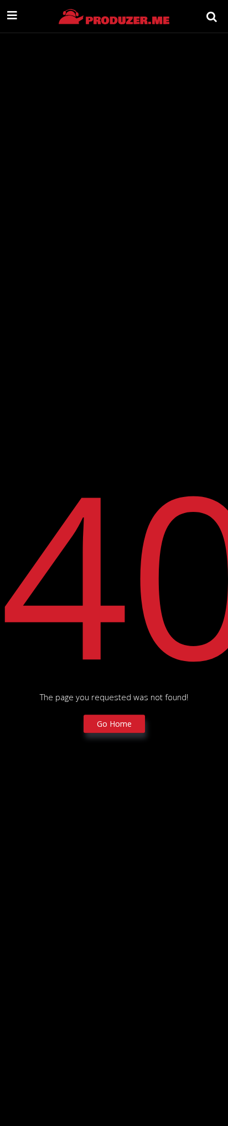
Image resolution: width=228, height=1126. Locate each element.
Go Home (114, 723)
